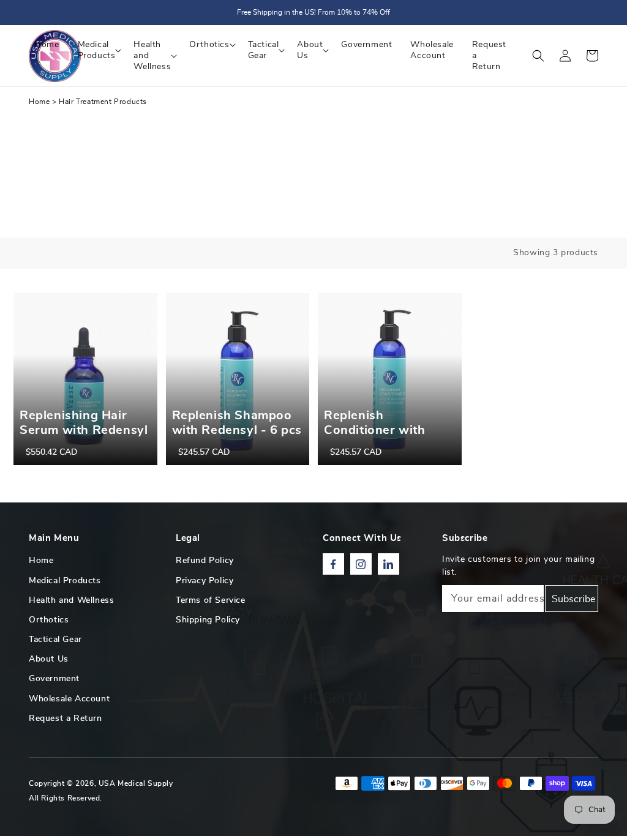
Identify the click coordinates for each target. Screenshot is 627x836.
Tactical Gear (55, 639)
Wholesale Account (69, 699)
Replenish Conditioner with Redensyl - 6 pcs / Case (378, 437)
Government (54, 678)
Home (39, 101)
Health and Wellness (71, 600)
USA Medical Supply (136, 783)
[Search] (538, 55)
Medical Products (65, 581)
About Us (49, 659)
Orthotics (49, 620)
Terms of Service (211, 600)
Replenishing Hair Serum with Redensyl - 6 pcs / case (84, 430)
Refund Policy (205, 560)
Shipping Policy (208, 620)
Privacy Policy (204, 581)
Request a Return (65, 718)
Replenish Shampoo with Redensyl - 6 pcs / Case (237, 430)
